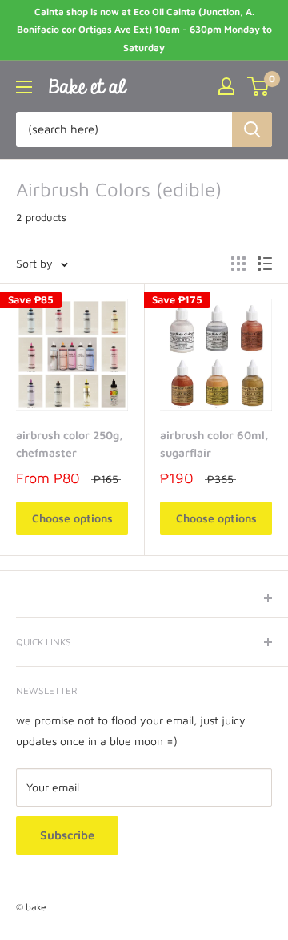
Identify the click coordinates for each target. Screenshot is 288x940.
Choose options (72, 518)
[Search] (252, 129)
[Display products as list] (265, 263)
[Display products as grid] (238, 263)
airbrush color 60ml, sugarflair (214, 443)
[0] (259, 86)
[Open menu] (24, 87)
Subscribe (67, 835)
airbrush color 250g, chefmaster (69, 443)
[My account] (226, 86)
